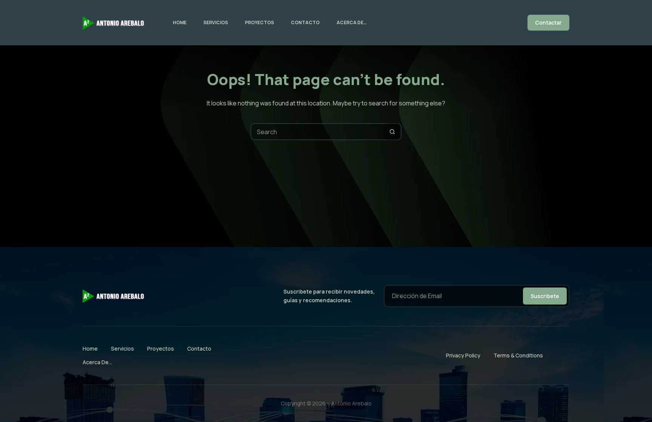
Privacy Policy (463, 355)
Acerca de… (351, 22)
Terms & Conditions (518, 355)
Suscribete (545, 296)
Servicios (215, 22)
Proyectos (259, 22)
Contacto (305, 22)
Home (179, 22)
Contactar (548, 22)
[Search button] (392, 131)
